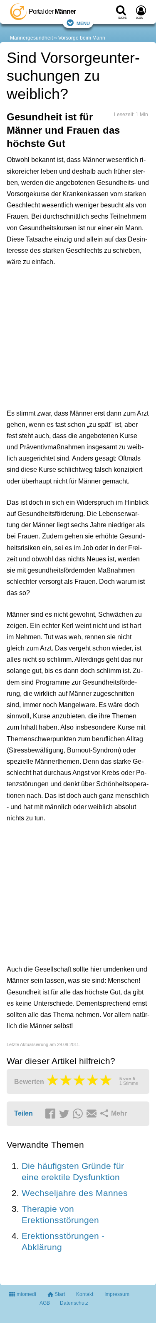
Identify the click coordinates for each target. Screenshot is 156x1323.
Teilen (23, 1113)
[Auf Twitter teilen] (65, 1114)
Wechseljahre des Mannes (75, 1193)
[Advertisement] (78, 335)
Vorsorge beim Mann (81, 38)
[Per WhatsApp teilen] (79, 1114)
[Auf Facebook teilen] (51, 1114)
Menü (83, 22)
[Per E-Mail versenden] (93, 1114)
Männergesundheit (31, 38)
